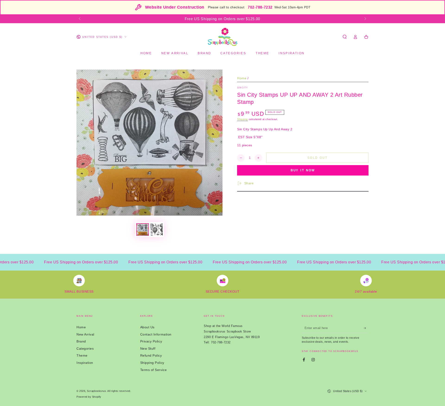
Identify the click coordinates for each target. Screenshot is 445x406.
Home (241, 78)
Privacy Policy (151, 341)
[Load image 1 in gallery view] (142, 229)
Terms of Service (153, 370)
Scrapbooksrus (96, 391)
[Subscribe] (366, 328)
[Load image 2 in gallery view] (156, 229)
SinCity (242, 87)
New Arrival (85, 334)
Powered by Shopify (88, 396)
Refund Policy (151, 355)
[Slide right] (365, 19)
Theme (82, 355)
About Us (147, 327)
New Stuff (148, 348)
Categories (85, 348)
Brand (81, 341)
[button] (344, 37)
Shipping (242, 119)
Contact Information (156, 334)
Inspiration (84, 362)
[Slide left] (80, 19)
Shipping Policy (152, 362)
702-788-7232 (260, 7)
